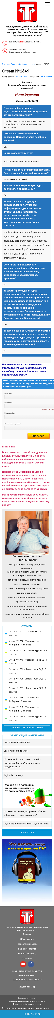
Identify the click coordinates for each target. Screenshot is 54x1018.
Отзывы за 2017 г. (27, 954)
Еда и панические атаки (16, 751)
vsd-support (30, 976)
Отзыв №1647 (46, 77)
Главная (27, 934)
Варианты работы (27, 949)
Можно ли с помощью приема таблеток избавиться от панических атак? (25, 813)
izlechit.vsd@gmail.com (30, 971)
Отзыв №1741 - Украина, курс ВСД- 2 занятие (28, 652)
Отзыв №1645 (21, 77)
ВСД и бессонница (13, 775)
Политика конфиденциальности (27, 1004)
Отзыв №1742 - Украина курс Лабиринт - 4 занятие (24, 643)
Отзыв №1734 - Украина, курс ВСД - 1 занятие (28, 718)
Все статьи (27, 832)
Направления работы (27, 944)
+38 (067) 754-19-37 (27, 987)
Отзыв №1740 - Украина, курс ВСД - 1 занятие (28, 662)
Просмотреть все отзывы (27, 727)
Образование (27, 939)
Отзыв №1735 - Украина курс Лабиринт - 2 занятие (24, 709)
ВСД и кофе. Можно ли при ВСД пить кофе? (26, 824)
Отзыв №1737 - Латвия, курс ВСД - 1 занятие (27, 690)
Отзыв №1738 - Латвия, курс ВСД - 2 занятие (27, 681)
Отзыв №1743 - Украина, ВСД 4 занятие (25, 633)
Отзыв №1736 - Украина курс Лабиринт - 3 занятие (24, 699)
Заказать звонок (17, 49)
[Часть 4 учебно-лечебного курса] (2, 441)
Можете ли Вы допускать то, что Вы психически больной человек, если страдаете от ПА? (22, 763)
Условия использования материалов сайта (27, 1001)
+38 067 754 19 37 (32, 1014)
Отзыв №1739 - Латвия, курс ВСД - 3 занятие (27, 671)
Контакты (27, 959)
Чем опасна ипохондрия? (17, 742)
